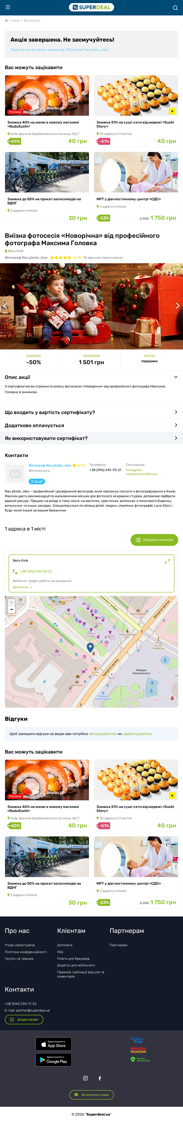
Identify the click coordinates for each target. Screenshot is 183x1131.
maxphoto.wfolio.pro (142, 474)
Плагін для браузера (73, 959)
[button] (90, 648)
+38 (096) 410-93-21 (36, 571)
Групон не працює (19, 959)
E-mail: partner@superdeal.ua (27, 1010)
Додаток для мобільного (76, 965)
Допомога (64, 945)
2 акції (37, 481)
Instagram (134, 470)
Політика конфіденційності (26, 952)
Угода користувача (20, 945)
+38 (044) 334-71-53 (20, 1004)
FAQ (60, 952)
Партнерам (118, 945)
